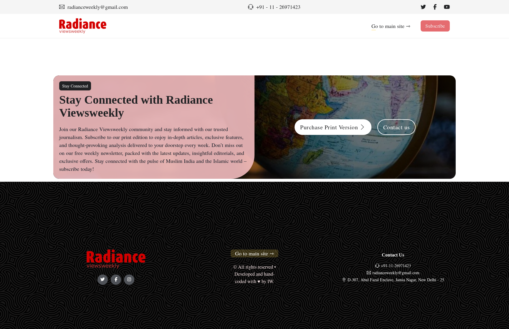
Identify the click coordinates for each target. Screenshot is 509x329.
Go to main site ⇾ (390, 25)
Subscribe (435, 26)
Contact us (396, 127)
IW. (270, 281)
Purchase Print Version (329, 127)
